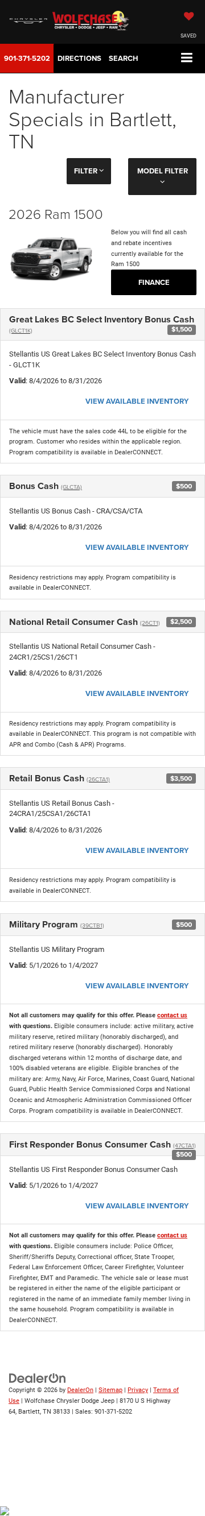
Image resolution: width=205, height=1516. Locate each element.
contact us (172, 1015)
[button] (27, 58)
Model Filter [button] (162, 170)
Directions (79, 58)
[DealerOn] (38, 1378)
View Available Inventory (136, 401)
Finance (154, 282)
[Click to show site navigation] (187, 58)
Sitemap (110, 1390)
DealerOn (80, 1390)
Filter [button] (86, 170)
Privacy (138, 1390)
